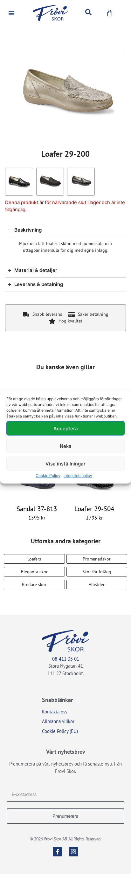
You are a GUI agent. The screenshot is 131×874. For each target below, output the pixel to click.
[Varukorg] (110, 13)
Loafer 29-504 (94, 509)
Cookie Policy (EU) (60, 731)
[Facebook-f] (57, 851)
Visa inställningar (65, 463)
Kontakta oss (54, 712)
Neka (66, 446)
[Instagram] (73, 851)
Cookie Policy (48, 475)
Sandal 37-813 (37, 509)
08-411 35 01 (65, 659)
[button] (11, 13)
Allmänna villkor (58, 721)
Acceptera (65, 428)
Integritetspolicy (78, 475)
